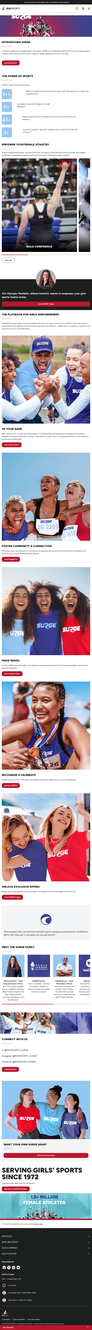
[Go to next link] (89, 2)
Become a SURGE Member (15, 1189)
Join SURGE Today (46, 304)
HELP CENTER (9, 1253)
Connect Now (10, 1069)
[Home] (11, 8)
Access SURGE (10, 785)
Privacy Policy (6, 1319)
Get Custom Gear (12, 674)
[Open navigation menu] (88, 8)
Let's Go (8, 260)
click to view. (38, 1224)
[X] (9, 1267)
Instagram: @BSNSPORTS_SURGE (19, 1056)
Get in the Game (11, 445)
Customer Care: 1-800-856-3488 (22, 1293)
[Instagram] (13, 1267)
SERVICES (7, 1236)
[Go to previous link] (3, 2)
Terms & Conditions (19, 1319)
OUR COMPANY (10, 1248)
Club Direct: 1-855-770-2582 (20, 1300)
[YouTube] (18, 1267)
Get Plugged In (10, 559)
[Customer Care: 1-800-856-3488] (4, 1292)
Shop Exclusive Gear (46, 1155)
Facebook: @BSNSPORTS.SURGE (19, 1061)
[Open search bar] (76, 8)
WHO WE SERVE (10, 1242)
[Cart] (83, 8)
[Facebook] (4, 1267)
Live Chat (12, 1285)
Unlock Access (10, 63)
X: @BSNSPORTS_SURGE (15, 1050)
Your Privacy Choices (33, 1319)
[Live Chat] (4, 1285)
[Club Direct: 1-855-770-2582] (4, 1300)
